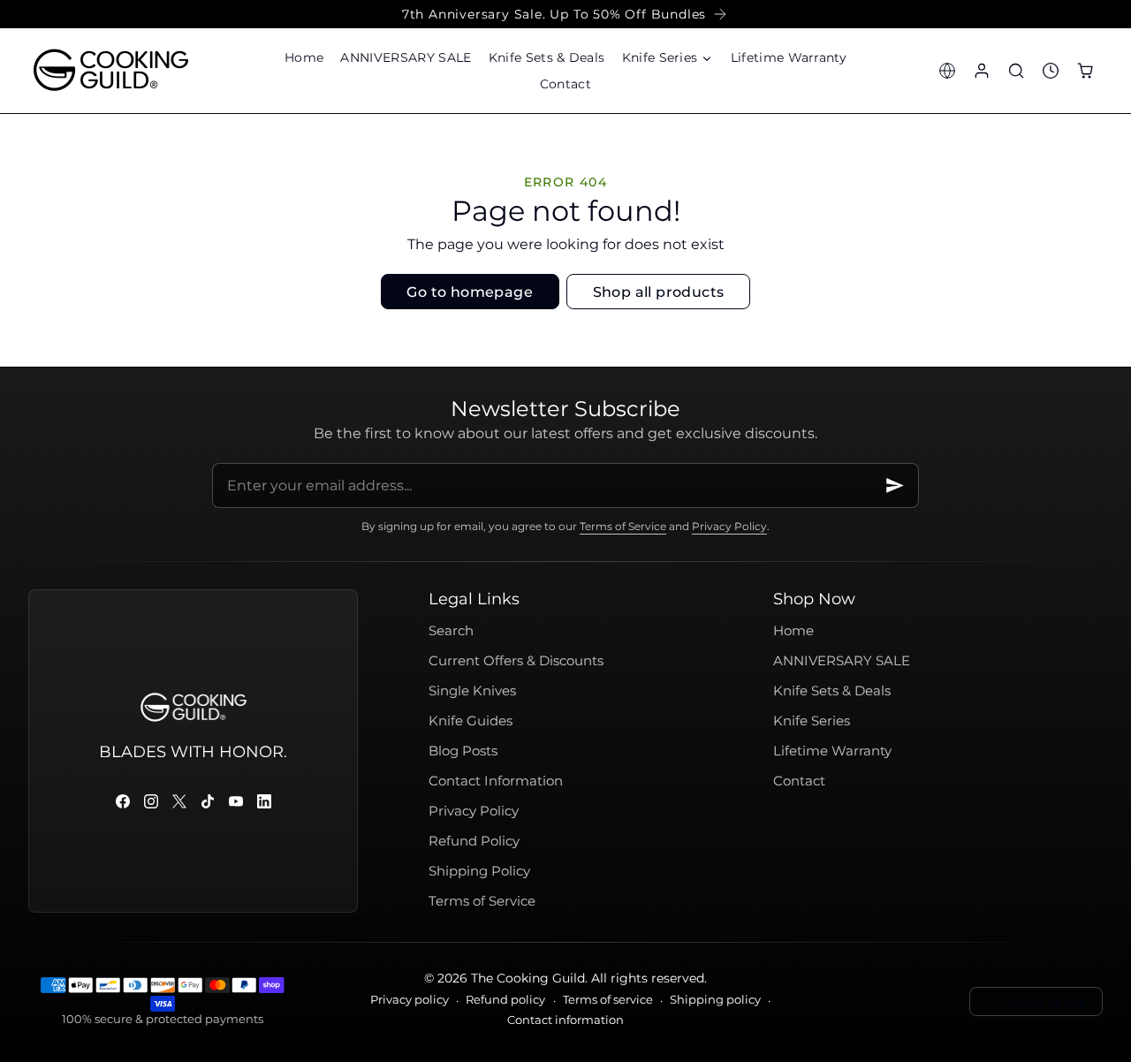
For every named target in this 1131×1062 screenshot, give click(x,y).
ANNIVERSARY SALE (841, 661)
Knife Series (811, 721)
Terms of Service (623, 525)
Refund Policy (474, 841)
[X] (179, 801)
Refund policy (505, 999)
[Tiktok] (208, 801)
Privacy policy (409, 999)
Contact (799, 781)
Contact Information (496, 781)
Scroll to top (1047, 1002)
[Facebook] (123, 801)
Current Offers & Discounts (516, 661)
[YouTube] (236, 801)
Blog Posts (463, 751)
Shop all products (659, 292)
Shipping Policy (479, 871)
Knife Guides (470, 721)
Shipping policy (715, 999)
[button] (667, 57)
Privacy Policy (729, 525)
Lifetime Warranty (832, 751)
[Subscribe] (895, 485)
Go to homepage (469, 292)
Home (793, 631)
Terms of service (608, 999)
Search (451, 631)
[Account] (981, 70)
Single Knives (472, 691)
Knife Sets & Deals (832, 691)
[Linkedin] (264, 801)
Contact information (565, 1020)
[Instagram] (151, 801)
